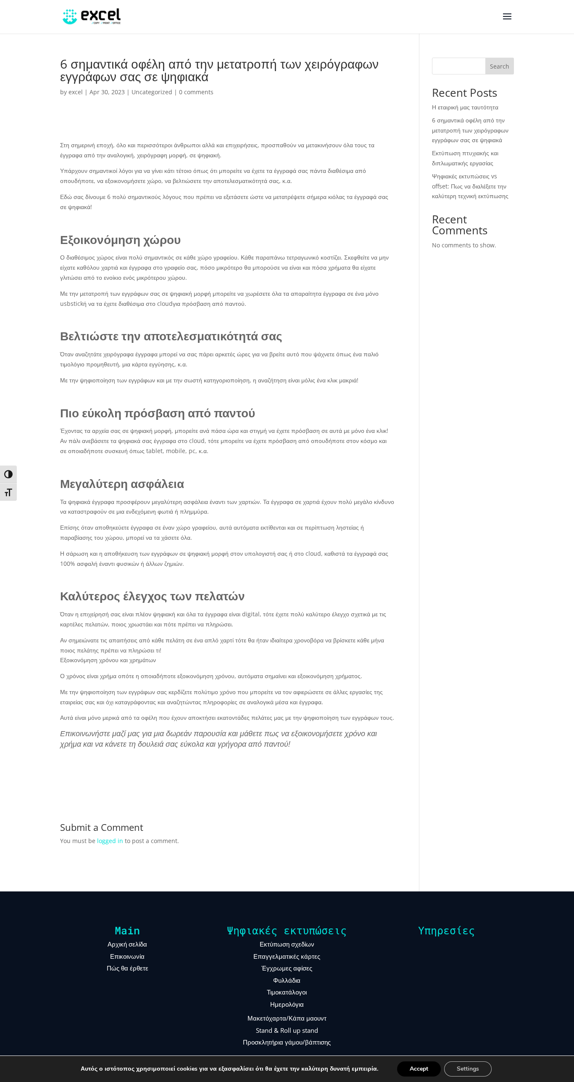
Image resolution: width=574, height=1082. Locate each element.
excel (75, 92)
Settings (468, 1069)
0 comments (196, 92)
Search (499, 66)
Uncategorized (152, 92)
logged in (110, 841)
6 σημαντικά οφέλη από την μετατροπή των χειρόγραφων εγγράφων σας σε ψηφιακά (470, 130)
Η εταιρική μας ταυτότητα (465, 107)
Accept (419, 1069)
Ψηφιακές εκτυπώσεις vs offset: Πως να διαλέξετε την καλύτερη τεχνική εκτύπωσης (470, 186)
